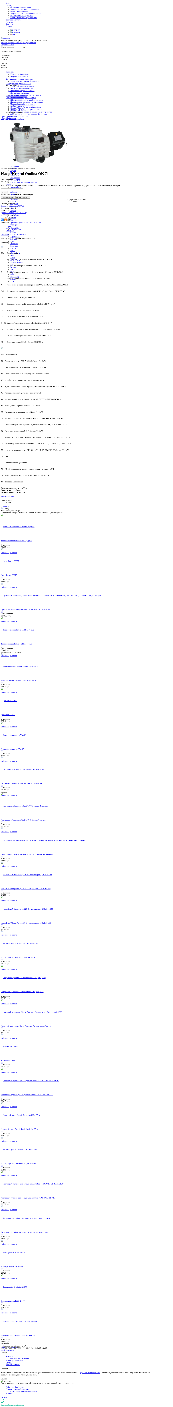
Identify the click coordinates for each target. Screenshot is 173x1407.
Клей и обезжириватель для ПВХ (24, 182)
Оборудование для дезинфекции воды (26, 100)
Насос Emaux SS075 (9, 575)
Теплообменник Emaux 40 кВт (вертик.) (17, 541)
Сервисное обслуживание (20, 7)
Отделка (9, 1363)
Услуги (8, 5)
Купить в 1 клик (21, 197)
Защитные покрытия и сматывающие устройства (31, 112)
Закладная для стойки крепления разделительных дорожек (24, 1232)
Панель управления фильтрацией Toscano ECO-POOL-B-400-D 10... (28, 854)
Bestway (13, 267)
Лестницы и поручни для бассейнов (25, 107)
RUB (18, 30)
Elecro (13, 248)
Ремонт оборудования (19, 11)
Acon (12, 258)
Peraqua (13, 220)
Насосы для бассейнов (19, 222)
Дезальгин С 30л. (8, 715)
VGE (12, 281)
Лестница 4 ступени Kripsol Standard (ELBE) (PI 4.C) (22, 783)
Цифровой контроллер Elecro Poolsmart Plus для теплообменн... (26, 1026)
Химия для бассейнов (14, 1360)
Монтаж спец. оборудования (21, 16)
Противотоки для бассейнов (22, 91)
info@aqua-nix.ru (29, 43)
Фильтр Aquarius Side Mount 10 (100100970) (18, 957)
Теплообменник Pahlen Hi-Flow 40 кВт (16, 644)
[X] (9, 220)
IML (12, 269)
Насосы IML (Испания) (19, 110)
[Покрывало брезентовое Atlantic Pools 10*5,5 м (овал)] (23, 978)
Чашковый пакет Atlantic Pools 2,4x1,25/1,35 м (19, 1129)
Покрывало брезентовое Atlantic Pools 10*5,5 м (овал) (22, 992)
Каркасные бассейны (19, 74)
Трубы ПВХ (15, 180)
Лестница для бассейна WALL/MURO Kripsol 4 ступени (23, 820)
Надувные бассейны (19, 76)
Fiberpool (14, 246)
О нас (8, 3)
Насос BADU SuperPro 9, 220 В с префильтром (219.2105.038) (25, 889)
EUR (18, 32)
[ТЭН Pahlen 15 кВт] (9, 1046)
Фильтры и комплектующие (22, 86)
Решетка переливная (19, 116)
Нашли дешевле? (8, 197)
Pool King (14, 276)
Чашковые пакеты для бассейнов (24, 81)
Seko (12, 274)
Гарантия (9, 22)
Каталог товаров (12, 79)
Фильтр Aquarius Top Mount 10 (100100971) (18, 1163)
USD (14, 34)
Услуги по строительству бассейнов (24, 9)
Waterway (14, 227)
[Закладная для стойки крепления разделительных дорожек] (25, 1218)
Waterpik (14, 225)
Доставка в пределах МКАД (12, 206)
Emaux (13, 201)
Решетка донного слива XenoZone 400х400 (18, 1335)
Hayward (14, 244)
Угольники (15, 178)
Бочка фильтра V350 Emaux (12, 1267)
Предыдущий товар (9, 117)
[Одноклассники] (5, 220)
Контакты (10, 24)
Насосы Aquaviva (17, 106)
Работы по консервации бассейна (23, 18)
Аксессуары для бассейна (21, 79)
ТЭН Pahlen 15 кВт (8, 1060)
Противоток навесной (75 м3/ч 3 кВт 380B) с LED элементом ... (26, 609)
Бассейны (10, 72)
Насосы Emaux (16, 102)
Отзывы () (5, 506)
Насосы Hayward (17, 108)
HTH (12, 255)
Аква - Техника (16, 262)
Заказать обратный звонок (11, 43)
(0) (2, 543)
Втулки (13, 171)
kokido (13, 232)
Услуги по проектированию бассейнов (25, 13)
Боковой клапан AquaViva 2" (12, 749)
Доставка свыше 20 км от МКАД (14, 213)
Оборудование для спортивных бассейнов (28, 114)
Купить (4, 192)
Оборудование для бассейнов (18, 83)
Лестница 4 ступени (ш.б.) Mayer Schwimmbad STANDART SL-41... (28, 1198)
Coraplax (14, 199)
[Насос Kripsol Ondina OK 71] (36, 166)
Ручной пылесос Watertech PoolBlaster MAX (18, 680)
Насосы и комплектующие (21, 88)
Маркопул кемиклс (18, 234)
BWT (12, 251)
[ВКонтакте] (2, 220)
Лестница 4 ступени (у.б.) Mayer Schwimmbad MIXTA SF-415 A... (27, 1095)
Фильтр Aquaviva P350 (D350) (13, 1301)
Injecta (13, 211)
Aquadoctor (15, 236)
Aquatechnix (15, 187)
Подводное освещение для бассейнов (26, 102)
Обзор (8, 226)
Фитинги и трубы (13, 1365)
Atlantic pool (15, 192)
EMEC (13, 241)
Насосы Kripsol (16, 100)
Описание (5, 235)
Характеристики (12, 228)
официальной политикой (90, 1373)
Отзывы (10, 231)
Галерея (9, 26)
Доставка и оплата (13, 20)
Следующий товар (8, 119)
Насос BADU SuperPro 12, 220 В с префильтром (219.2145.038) (26, 923)
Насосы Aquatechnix (18, 104)
